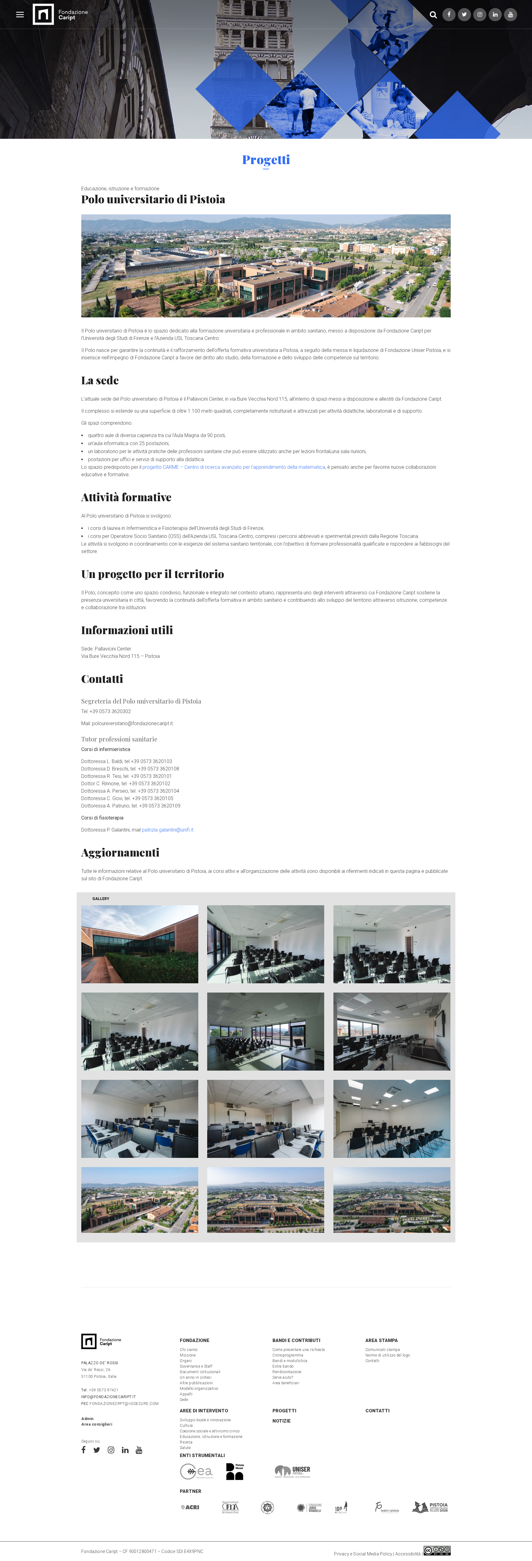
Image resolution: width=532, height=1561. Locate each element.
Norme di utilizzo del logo (387, 1355)
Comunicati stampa (382, 1350)
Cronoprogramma (287, 1355)
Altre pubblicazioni (196, 1383)
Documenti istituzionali (200, 1372)
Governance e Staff (196, 1366)
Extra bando (283, 1366)
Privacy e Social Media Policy (363, 1553)
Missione (187, 1355)
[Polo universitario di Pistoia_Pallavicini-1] (139, 944)
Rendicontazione (286, 1372)
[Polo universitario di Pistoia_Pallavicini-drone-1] (139, 1200)
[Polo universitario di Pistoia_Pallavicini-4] (139, 1032)
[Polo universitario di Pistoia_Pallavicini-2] (265, 944)
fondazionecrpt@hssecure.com (120, 1404)
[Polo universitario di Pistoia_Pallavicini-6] (391, 1032)
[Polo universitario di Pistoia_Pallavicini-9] (391, 1119)
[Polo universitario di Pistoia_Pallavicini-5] (265, 1032)
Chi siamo (189, 1350)
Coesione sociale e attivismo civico (210, 1431)
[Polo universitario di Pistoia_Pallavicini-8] (265, 1119)
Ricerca (186, 1442)
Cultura (186, 1425)
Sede (184, 1400)
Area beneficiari (285, 1383)
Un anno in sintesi (196, 1377)
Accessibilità (408, 1553)
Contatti (372, 1361)
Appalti (186, 1394)
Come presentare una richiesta (298, 1350)
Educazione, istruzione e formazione (120, 189)
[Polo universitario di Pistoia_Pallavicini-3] (391, 944)
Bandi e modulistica (290, 1361)
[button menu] (20, 16)
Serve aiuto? (282, 1377)
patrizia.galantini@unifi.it (167, 830)
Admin (87, 1419)
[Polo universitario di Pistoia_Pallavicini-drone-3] (391, 1200)
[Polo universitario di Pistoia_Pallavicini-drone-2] (265, 1200)
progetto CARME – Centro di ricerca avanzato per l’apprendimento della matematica (234, 467)
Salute (185, 1448)
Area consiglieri (96, 1424)
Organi (186, 1361)
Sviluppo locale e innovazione (205, 1420)
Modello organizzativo (199, 1388)
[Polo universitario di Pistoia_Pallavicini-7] (139, 1119)
